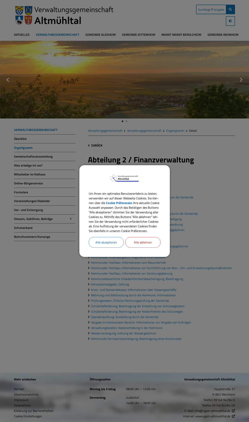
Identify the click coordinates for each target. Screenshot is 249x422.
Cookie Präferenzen (119, 203)
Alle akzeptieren (106, 242)
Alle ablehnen (143, 242)
